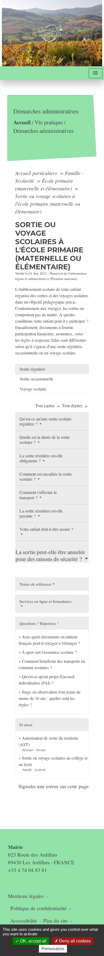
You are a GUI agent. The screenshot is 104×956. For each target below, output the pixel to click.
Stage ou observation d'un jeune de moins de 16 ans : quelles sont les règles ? (50, 698)
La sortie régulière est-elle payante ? (41, 513)
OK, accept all (32, 941)
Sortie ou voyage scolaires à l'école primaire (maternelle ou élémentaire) (47, 203)
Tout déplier (75, 405)
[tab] (52, 369)
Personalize (53, 948)
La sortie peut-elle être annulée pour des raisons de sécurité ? (50, 555)
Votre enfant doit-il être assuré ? (46, 529)
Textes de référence (35, 584)
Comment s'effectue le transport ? (38, 494)
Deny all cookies (74, 941)
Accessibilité (23, 920)
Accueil (22, 122)
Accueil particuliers (36, 172)
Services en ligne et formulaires (45, 601)
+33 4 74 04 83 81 (27, 870)
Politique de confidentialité (38, 908)
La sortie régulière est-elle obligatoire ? (41, 458)
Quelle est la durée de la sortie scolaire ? (44, 439)
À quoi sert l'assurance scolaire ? (49, 652)
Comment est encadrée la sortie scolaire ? (45, 476)
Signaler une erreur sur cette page (53, 786)
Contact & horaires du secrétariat (48, 836)
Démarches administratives (43, 130)
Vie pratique (49, 122)
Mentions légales (26, 896)
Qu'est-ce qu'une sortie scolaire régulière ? (45, 421)
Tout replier (48, 405)
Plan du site (55, 920)
